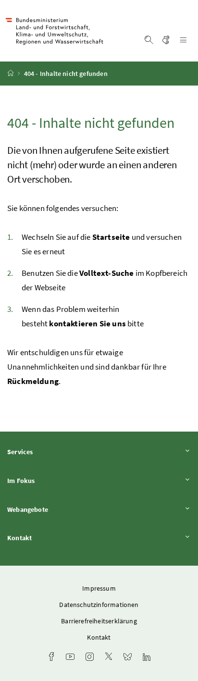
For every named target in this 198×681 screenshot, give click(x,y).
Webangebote (54, 509)
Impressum (99, 588)
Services (46, 451)
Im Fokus (47, 480)
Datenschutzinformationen (98, 604)
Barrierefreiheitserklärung (99, 621)
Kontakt (46, 537)
